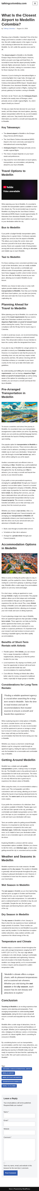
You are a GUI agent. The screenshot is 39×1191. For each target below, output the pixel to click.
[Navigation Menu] (35, 3)
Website (6, 1129)
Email (6, 1120)
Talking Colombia (9, 28)
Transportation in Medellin (12, 1081)
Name (6, 1112)
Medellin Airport (8, 1073)
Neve (11, 1189)
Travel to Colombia (9, 1085)
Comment (7, 1137)
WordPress (26, 1189)
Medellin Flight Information (12, 1077)
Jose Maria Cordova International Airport (17, 1068)
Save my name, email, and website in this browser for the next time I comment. (18, 1167)
